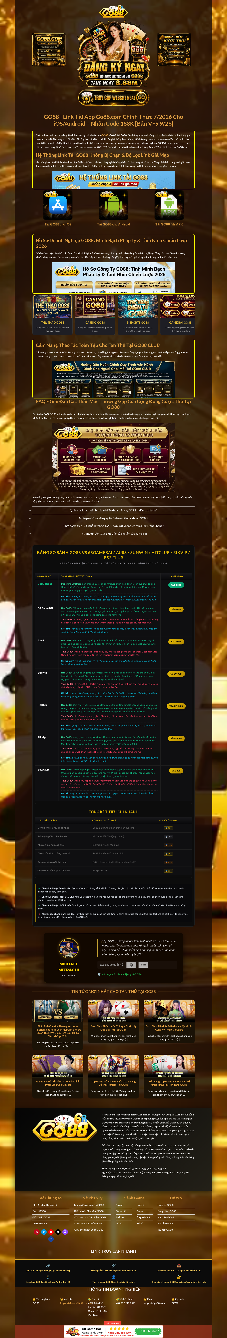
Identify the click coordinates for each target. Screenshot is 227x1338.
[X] (58, 1232)
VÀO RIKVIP (176, 738)
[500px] (44, 1232)
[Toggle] (30, 510)
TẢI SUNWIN (176, 674)
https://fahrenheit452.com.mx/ (76, 1303)
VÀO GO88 (176, 585)
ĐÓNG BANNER (113, 1323)
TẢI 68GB (176, 609)
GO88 (109, 1114)
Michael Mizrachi (68, 967)
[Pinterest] (37, 1232)
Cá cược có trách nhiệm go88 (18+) (122, 974)
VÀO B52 (176, 771)
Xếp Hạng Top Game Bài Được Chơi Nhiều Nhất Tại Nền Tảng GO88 (169, 1083)
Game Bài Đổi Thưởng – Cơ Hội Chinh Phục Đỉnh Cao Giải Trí (58, 1083)
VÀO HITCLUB (176, 706)
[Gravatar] (51, 1239)
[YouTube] (51, 1232)
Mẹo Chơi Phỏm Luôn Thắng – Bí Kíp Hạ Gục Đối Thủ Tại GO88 (113, 1028)
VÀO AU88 (176, 641)
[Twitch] (65, 1232)
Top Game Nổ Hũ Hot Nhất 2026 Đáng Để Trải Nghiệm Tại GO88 (113, 1083)
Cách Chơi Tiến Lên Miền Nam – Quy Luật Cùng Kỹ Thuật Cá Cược (169, 1028)
